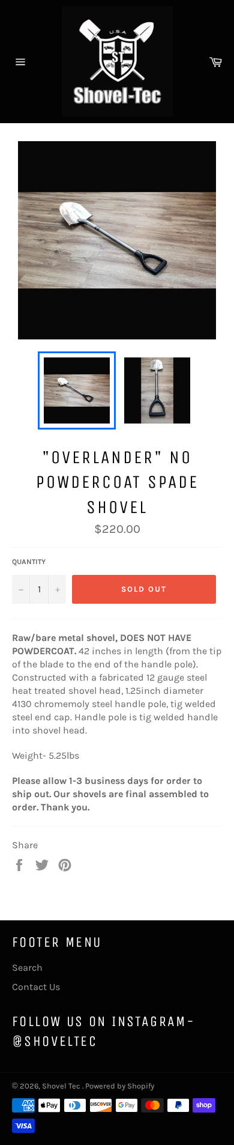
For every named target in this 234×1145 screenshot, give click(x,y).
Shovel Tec (62, 1085)
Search (27, 967)
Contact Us (36, 986)
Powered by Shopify (119, 1085)
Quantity (29, 561)
